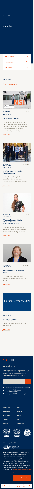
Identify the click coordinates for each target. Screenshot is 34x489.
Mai (9, 79)
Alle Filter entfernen (11, 84)
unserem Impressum (12, 472)
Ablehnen (6, 478)
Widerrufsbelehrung (20, 394)
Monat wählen (9, 62)
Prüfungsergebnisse (10, 319)
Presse (19, 415)
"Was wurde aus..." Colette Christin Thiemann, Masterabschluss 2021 (12, 222)
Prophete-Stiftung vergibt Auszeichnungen (12, 172)
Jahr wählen (8, 67)
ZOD (18, 408)
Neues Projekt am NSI (10, 118)
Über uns (5, 419)
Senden (28, 381)
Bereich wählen (9, 56)
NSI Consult (20, 423)
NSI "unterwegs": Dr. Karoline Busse (13, 271)
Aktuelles (6, 423)
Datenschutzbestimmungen (22, 388)
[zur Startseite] (6, 486)
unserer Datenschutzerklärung (21, 470)
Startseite (7, 15)
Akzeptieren (21, 478)
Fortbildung (6, 415)
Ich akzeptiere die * (17, 388)
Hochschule (6, 411)
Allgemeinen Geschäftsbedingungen (13, 390)
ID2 (18, 419)
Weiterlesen (6, 135)
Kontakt (19, 411)
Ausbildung (6, 408)
